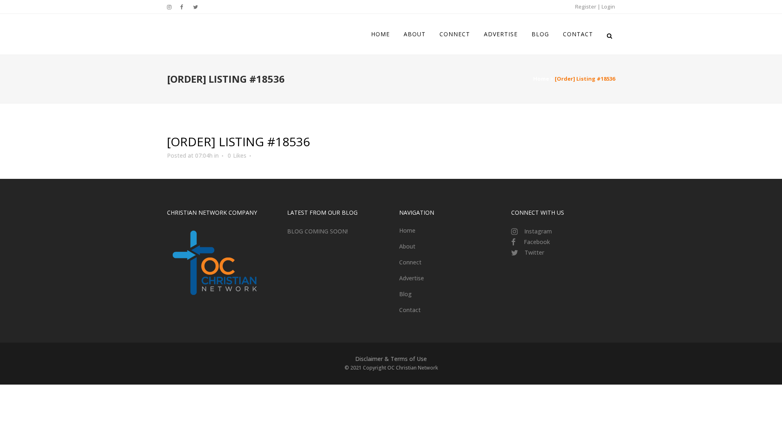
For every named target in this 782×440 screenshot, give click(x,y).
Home (541, 78)
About (407, 246)
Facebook (537, 242)
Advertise (411, 278)
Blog (405, 294)
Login (608, 6)
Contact (410, 310)
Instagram (538, 231)
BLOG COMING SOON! (317, 231)
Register (585, 6)
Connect (410, 262)
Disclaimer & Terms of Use (391, 359)
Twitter (534, 252)
